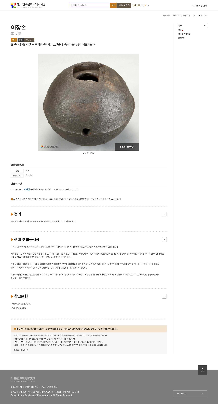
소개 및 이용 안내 (199, 6)
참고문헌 (181, 38)
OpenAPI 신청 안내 (50, 387)
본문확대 (194, 15)
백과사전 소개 (16, 387)
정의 (179, 30)
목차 (180, 25)
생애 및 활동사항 (184, 34)
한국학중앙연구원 (23, 379)
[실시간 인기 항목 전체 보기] (142, 5)
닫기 (164, 214)
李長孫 (16, 34)
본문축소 (205, 15)
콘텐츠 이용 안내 (20, 350)
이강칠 (27, 189)
